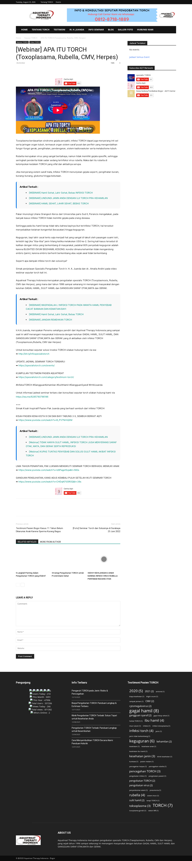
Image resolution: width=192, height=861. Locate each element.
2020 (136, 690)
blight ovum (152, 696)
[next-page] (22, 585)
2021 (149, 691)
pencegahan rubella (157, 766)
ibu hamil (154, 720)
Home (24, 29)
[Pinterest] (33, 70)
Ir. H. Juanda (76, 29)
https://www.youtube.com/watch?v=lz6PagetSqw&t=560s (48, 470)
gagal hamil (144, 710)
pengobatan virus (141, 785)
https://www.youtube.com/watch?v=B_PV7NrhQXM (45, 420)
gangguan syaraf (140, 715)
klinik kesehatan (164, 757)
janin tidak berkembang (139, 736)
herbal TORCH (135, 721)
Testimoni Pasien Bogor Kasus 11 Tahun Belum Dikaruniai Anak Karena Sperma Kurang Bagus (39, 530)
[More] (47, 70)
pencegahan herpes (138, 766)
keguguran (141, 741)
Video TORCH (35, 42)
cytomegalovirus (140, 706)
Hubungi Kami (145, 29)
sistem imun (153, 796)
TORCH (162, 805)
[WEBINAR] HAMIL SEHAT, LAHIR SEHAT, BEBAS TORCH (59, 203)
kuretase (133, 761)
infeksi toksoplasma (161, 726)
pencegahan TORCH (144, 771)
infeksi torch (141, 730)
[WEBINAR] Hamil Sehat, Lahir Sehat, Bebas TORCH (56, 314)
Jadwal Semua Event (139, 57)
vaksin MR (153, 811)
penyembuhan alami (138, 790)
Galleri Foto (125, 29)
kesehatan (134, 746)
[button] (174, 2)
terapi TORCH (153, 801)
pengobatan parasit (157, 776)
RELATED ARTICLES (27, 542)
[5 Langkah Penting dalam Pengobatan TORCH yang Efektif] (32, 559)
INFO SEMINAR (96, 29)
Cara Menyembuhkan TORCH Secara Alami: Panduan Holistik (92, 742)
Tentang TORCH (47, 2)
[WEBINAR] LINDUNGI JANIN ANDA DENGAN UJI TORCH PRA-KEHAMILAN (68, 198)
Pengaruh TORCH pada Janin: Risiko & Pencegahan (90, 692)
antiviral (160, 692)
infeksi (146, 726)
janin (159, 731)
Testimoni (59, 29)
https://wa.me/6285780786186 (32, 396)
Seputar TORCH (30, 38)
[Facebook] (19, 70)
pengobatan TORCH (142, 780)
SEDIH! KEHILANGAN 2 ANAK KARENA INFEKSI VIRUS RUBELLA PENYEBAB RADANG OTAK (103, 576)
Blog (111, 29)
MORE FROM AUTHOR (50, 542)
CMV (150, 701)
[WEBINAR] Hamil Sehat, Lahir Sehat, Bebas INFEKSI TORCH (61, 192)
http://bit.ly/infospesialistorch (33, 353)
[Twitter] (26, 70)
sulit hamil (136, 800)
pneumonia (155, 790)
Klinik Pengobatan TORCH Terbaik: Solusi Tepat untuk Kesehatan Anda (94, 717)
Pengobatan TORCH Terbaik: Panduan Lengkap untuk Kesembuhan (94, 729)
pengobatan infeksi (138, 776)
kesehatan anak (149, 746)
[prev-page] (18, 585)
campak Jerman (136, 701)
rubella (137, 795)
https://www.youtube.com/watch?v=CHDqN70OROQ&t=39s (49, 481)
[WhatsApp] (40, 70)
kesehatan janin (142, 756)
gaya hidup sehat (161, 716)
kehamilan (164, 741)
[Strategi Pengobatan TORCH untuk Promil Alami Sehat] (68, 559)
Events (58, 2)
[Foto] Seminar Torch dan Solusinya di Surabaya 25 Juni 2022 (96, 530)
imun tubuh (135, 726)
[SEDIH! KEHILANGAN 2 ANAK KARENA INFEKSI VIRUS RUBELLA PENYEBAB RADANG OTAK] (104, 559)
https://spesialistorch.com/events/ (36, 365)
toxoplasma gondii (137, 811)
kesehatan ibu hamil (138, 751)
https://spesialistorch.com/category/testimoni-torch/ (46, 377)
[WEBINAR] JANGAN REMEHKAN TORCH (50, 319)
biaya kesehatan (136, 696)
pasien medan (146, 761)
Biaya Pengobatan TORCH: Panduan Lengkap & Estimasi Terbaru (94, 704)
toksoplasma (140, 805)
